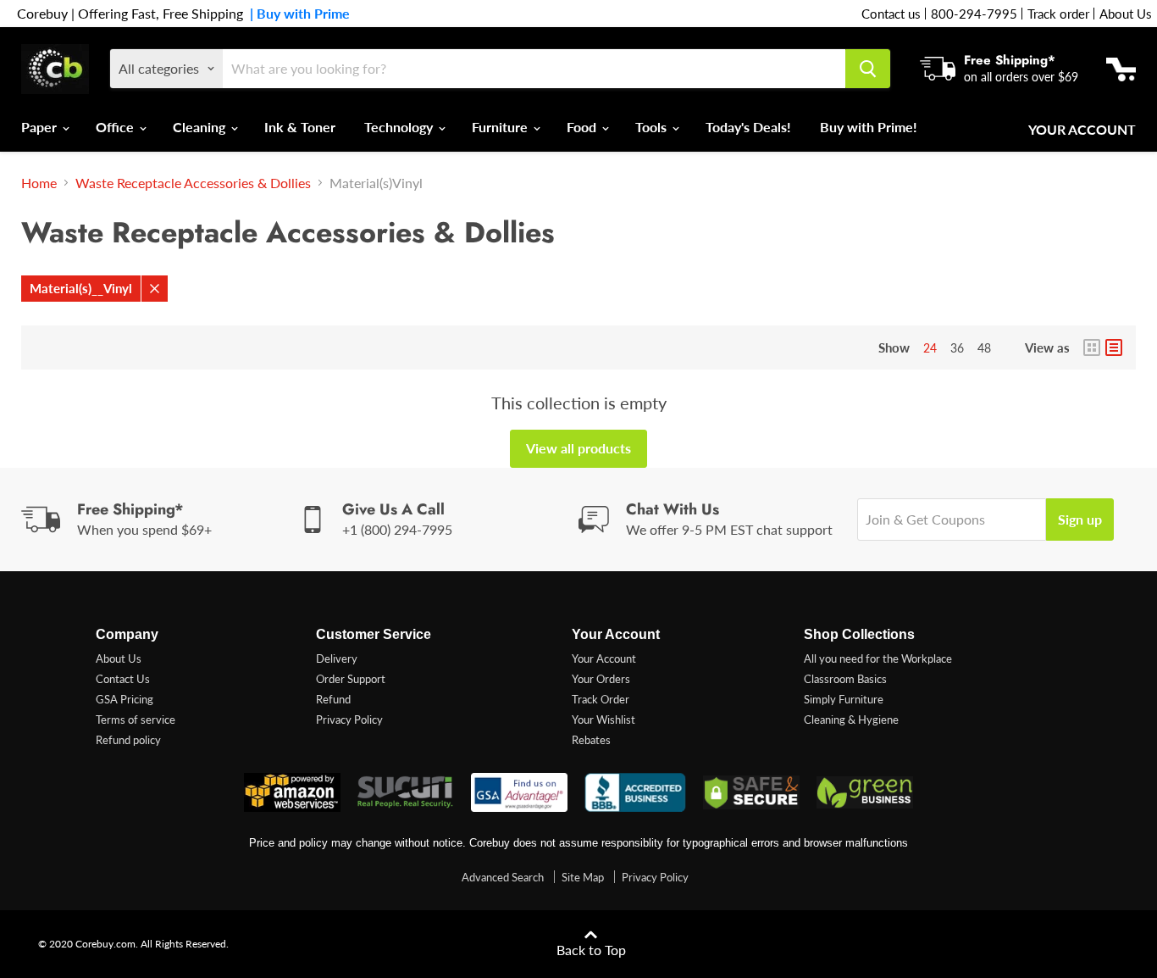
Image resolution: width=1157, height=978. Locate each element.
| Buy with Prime (296, 13)
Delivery (336, 658)
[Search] (867, 68)
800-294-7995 (974, 13)
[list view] (1113, 347)
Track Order (600, 699)
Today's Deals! (748, 127)
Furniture (501, 127)
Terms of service (135, 719)
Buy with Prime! (868, 127)
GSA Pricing (124, 699)
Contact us (891, 13)
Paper (40, 127)
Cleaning (201, 127)
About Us (1125, 13)
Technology (400, 127)
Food (583, 127)
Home (39, 183)
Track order (1058, 13)
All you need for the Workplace (878, 658)
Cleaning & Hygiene (851, 719)
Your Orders (601, 679)
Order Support (350, 679)
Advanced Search (503, 877)
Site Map (583, 877)
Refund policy (128, 740)
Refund (333, 699)
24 (930, 348)
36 (957, 348)
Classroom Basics (845, 679)
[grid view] (1091, 347)
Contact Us (123, 679)
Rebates (591, 740)
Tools (652, 127)
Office (116, 127)
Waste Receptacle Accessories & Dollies (193, 183)
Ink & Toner (299, 127)
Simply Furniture (843, 699)
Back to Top (591, 950)
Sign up (1080, 519)
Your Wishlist (603, 719)
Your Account (1082, 129)
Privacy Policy (349, 719)
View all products (578, 448)
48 (984, 348)
